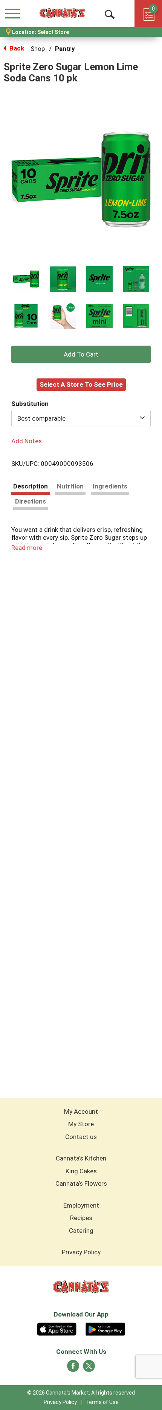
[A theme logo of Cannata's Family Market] (62, 13)
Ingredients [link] (110, 486)
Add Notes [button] (26, 440)
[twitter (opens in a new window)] (89, 1368)
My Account (81, 1111)
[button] (26, 279)
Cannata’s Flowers (81, 1183)
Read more (26, 547)
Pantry (65, 48)
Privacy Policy (81, 1252)
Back (16, 48)
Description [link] (30, 486)
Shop (38, 48)
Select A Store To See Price (81, 384)
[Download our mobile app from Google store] (105, 1328)
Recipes (81, 1218)
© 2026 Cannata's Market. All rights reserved (81, 1393)
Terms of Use (102, 1402)
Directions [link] (30, 501)
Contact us (81, 1137)
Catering (81, 1230)
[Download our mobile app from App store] (56, 1328)
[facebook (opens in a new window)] (73, 1368)
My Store (81, 1124)
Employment (81, 1205)
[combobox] (81, 418)
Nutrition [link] (70, 486)
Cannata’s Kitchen (81, 1158)
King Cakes (81, 1171)
